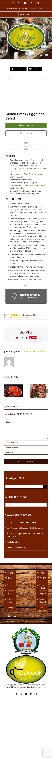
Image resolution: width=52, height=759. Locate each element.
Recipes (12, 317)
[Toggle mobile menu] (46, 55)
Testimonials (10, 621)
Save (34, 337)
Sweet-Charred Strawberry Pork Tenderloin (25, 527)
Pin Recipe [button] (27, 133)
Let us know (25, 297)
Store (9, 585)
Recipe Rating (10, 414)
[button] (6, 391)
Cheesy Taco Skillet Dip (17, 547)
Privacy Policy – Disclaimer (10, 611)
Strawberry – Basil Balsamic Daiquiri (22, 522)
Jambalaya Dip (13, 542)
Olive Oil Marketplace (14, 315)
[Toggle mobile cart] (41, 55)
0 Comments (27, 317)
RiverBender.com (40, 687)
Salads (18, 317)
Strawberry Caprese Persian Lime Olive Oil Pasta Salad (25, 535)
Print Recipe (36, 68)
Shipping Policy (10, 600)
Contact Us (10, 592)
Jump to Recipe (19, 68)
